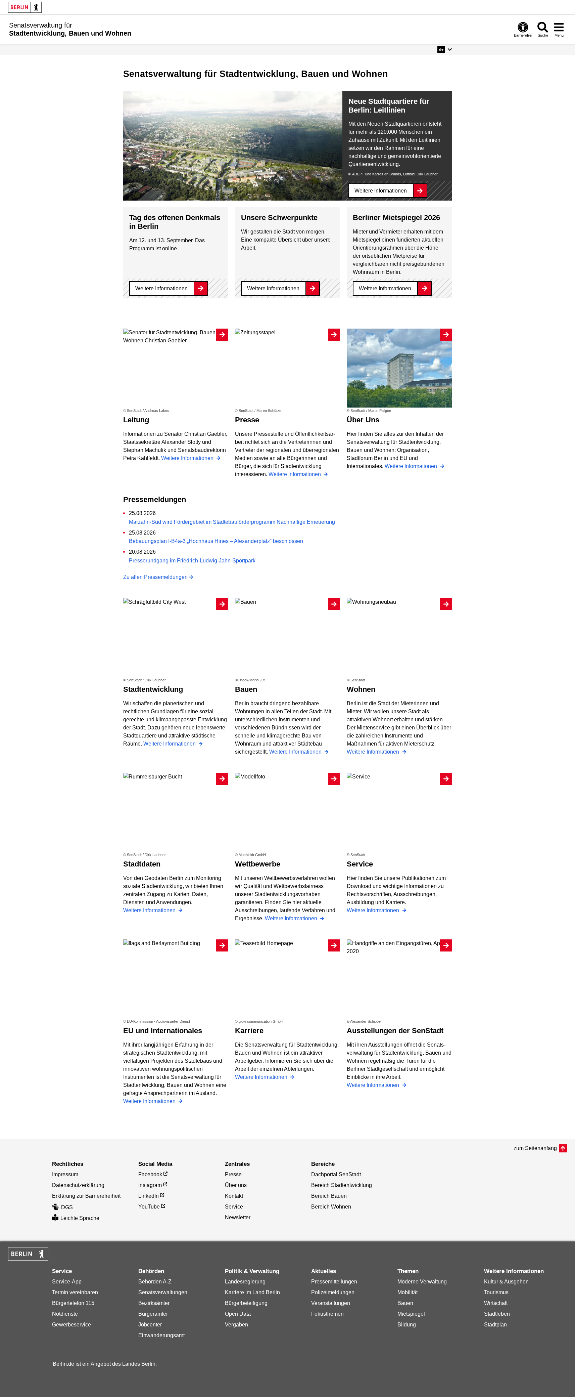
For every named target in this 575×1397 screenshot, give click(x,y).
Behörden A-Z (155, 1281)
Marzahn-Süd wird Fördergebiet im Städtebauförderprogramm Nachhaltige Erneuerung (232, 522)
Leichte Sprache (79, 1218)
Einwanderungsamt (161, 1335)
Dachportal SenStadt (336, 1174)
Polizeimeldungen (332, 1292)
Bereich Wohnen (331, 1207)
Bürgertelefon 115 (73, 1303)
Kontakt (234, 1196)
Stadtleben (497, 1314)
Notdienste (65, 1314)
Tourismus (496, 1292)
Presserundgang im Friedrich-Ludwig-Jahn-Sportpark (192, 560)
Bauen (405, 1303)
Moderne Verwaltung (422, 1281)
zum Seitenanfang (535, 1148)
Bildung (406, 1324)
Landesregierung (245, 1281)
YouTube (149, 1207)
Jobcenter (150, 1324)
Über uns (236, 1185)
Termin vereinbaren (75, 1292)
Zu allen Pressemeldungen (155, 577)
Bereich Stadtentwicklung (341, 1185)
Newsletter (237, 1217)
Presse (233, 1174)
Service (234, 1207)
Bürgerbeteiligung (246, 1303)
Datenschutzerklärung (78, 1185)
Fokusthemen (327, 1314)
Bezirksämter (154, 1303)
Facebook (150, 1174)
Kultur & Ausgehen (506, 1281)
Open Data (238, 1314)
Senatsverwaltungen (162, 1292)
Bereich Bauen (329, 1196)
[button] (444, 49)
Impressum (65, 1174)
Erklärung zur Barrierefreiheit (86, 1196)
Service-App (67, 1281)
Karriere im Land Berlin (252, 1292)
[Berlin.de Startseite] (25, 7)
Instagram (150, 1185)
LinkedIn (148, 1196)
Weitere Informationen (380, 191)
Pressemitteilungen (334, 1281)
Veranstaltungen (330, 1303)
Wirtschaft (496, 1303)
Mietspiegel (411, 1314)
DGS (67, 1207)
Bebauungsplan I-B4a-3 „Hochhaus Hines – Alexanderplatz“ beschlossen (216, 541)
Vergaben (236, 1324)
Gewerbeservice (71, 1324)
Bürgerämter (153, 1314)
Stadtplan (495, 1324)
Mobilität (407, 1292)
